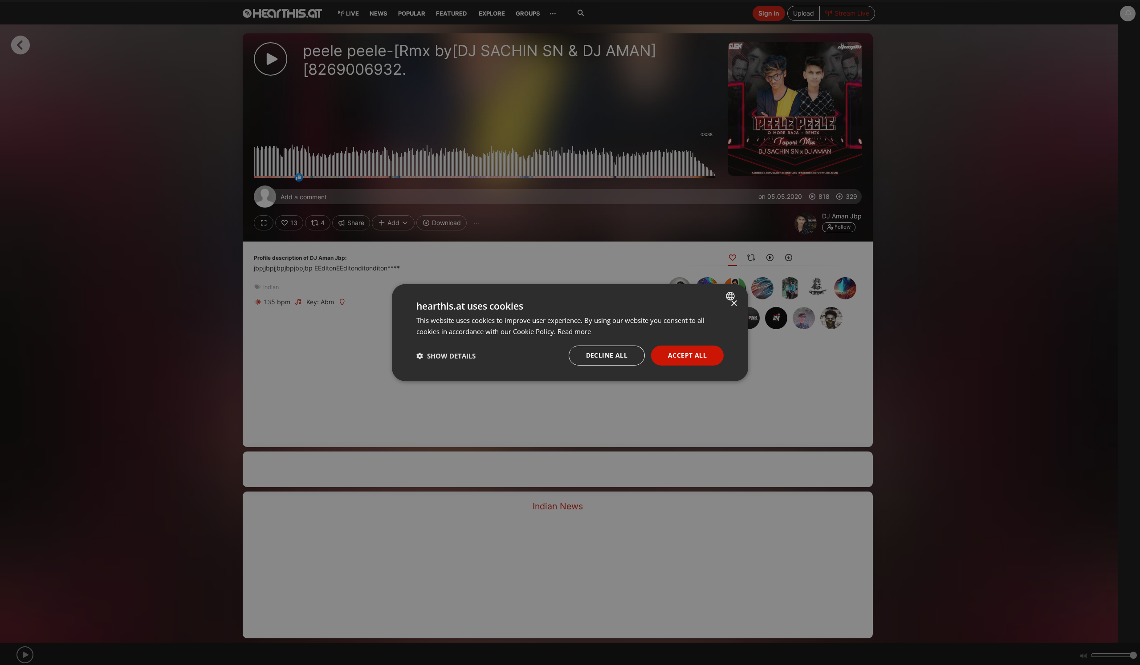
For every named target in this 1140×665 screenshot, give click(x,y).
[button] (446, 355)
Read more (574, 330)
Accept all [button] (687, 355)
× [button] (733, 303)
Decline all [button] (606, 355)
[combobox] (731, 295)
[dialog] (570, 332)
